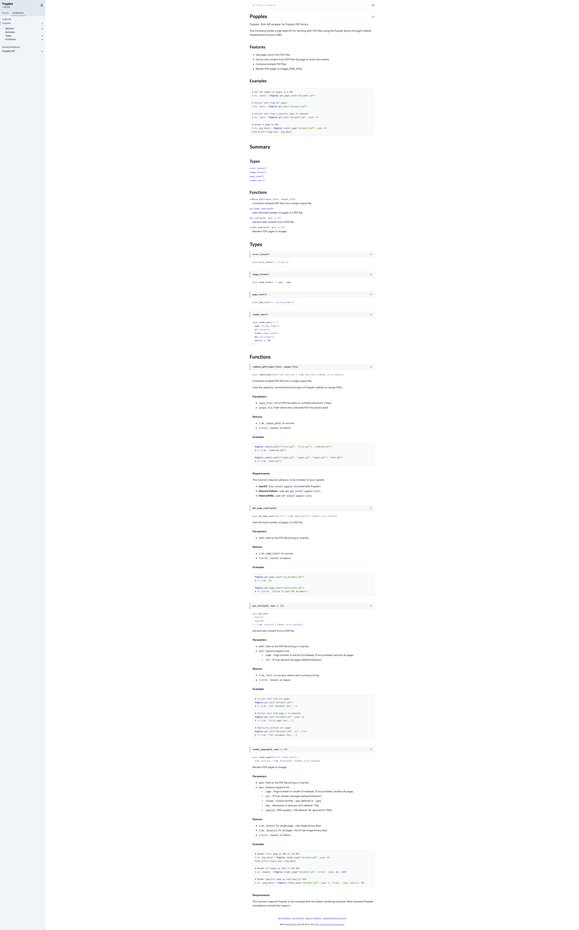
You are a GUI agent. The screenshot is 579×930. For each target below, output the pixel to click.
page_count (300, 516)
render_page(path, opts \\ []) (267, 227)
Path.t (277, 375)
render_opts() (257, 180)
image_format (269, 333)
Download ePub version (334, 918)
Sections (9, 28)
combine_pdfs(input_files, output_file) (273, 199)
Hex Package (284, 918)
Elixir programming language (329, 924)
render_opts (288, 757)
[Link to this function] (247, 367)
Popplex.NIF (8, 50)
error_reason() (258, 168)
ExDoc (294, 924)
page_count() (257, 176)
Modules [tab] (18, 13)
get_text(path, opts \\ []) (265, 218)
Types (8, 35)
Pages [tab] (5, 13)
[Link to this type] (247, 254)
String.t (282, 262)
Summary (10, 31)
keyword (258, 621)
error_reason (333, 375)
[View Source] (373, 15)
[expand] (42, 23)
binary (267, 625)
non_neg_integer (284, 302)
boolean (263, 330)
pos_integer (266, 337)
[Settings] (373, 5)
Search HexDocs (313, 918)
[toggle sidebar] (41, 4)
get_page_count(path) (262, 209)
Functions (10, 39)
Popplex (7, 3)
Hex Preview (298, 918)
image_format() (258, 172)
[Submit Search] (253, 5)
